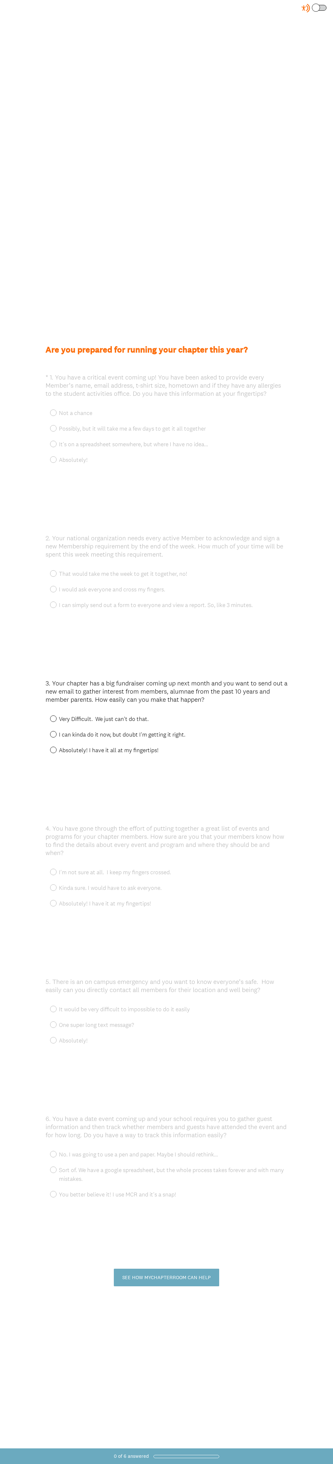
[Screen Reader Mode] (314, 8)
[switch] (327, 7)
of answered (131, 1456)
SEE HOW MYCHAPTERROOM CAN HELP (166, 1277)
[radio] (49, 718)
